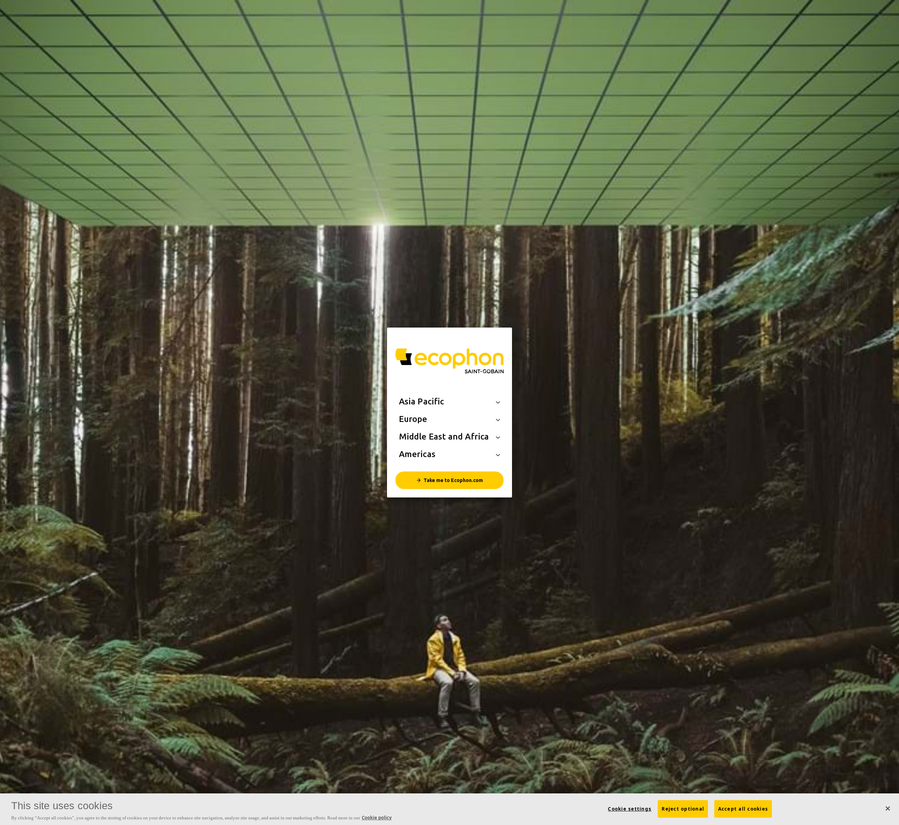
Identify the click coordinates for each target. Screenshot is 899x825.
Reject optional (683, 809)
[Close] (887, 808)
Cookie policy (377, 817)
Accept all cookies (743, 809)
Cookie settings (629, 809)
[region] (449, 809)
